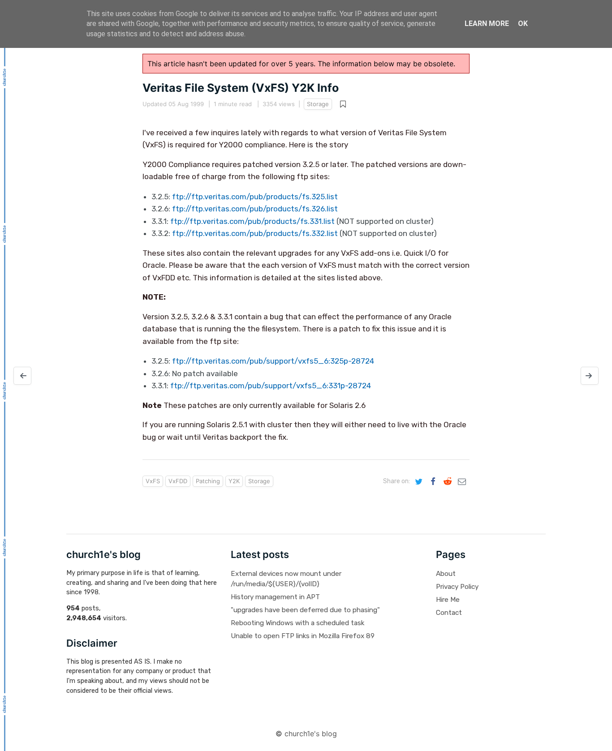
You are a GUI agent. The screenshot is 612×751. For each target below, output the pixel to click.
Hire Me (448, 600)
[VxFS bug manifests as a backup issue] (22, 376)
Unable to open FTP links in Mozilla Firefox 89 (303, 636)
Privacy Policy (457, 587)
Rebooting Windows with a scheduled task (297, 623)
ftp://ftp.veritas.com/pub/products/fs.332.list (255, 233)
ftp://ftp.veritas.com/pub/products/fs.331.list (252, 221)
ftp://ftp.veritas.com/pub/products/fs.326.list (255, 208)
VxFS (153, 481)
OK (523, 23)
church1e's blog (310, 733)
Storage (318, 103)
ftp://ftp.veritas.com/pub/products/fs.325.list (255, 196)
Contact (449, 613)
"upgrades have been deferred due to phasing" (305, 610)
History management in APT (275, 597)
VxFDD (177, 481)
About (446, 574)
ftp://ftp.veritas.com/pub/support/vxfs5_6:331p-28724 (270, 385)
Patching (208, 481)
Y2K (234, 481)
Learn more (487, 23)
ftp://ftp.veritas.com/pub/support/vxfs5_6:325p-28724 (273, 360)
